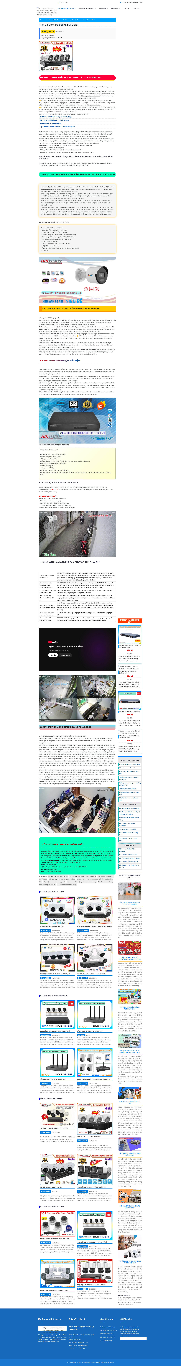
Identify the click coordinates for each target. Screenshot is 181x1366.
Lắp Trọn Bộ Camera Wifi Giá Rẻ (129, 858)
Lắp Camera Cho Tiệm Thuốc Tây (88, 1137)
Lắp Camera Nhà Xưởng (66, 8)
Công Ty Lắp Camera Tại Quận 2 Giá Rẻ (62, 879)
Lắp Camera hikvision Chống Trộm (128, 834)
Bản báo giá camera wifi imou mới (129, 773)
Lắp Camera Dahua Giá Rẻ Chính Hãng (130, 1207)
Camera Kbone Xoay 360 (127, 829)
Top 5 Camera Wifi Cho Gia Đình (128, 839)
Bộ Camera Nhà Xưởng (87, 8)
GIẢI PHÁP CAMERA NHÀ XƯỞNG (132, 2)
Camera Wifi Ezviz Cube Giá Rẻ (129, 808)
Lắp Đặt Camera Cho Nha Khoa (51, 1187)
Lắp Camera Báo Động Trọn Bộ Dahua (129, 866)
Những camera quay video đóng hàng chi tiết (130, 784)
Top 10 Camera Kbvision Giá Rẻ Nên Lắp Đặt (130, 1262)
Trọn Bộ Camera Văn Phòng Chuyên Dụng (55, 974)
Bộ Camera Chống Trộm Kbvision (127, 850)
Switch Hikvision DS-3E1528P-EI (129, 712)
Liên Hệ (136, 8)
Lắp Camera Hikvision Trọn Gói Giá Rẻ (129, 1154)
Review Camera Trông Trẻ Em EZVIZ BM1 (83, 876)
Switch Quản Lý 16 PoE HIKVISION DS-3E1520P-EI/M (130, 646)
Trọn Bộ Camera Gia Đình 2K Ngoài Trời (54, 1290)
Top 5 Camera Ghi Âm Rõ (127, 789)
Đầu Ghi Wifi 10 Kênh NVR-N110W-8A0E (53, 1079)
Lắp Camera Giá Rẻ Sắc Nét (128, 855)
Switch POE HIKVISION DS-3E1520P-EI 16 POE (127, 672)
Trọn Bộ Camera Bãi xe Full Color (58, 24)
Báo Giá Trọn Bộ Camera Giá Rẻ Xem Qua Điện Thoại (129, 1052)
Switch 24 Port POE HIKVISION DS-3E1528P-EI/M (129, 736)
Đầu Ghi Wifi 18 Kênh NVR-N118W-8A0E (90, 1031)
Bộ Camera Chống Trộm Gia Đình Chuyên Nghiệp (94, 926)
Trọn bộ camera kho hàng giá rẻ (54, 882)
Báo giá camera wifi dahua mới (129, 764)
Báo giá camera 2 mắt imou (128, 768)
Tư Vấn (127, 8)
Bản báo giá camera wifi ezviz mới (129, 793)
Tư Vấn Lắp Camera (106, 1340)
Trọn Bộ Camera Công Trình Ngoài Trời (91, 1187)
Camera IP (103, 8)
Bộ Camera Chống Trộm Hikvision (86, 20)
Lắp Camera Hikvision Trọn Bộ (63, 20)
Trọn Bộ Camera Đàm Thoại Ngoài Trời (91, 1285)
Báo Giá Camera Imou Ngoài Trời (128, 799)
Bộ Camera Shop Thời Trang (67, 885)
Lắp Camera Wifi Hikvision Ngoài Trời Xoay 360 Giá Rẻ (129, 813)
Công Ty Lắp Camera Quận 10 (58, 876)
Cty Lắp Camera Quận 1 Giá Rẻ (129, 1103)
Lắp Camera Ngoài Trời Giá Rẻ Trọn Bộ (54, 1128)
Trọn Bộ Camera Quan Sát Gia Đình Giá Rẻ (55, 1239)
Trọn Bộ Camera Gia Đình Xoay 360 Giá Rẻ (55, 1031)
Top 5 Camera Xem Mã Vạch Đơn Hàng (128, 778)
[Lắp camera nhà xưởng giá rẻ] (47, 11)
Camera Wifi (115, 8)
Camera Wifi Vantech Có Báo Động (129, 819)
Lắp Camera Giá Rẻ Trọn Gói (128, 862)
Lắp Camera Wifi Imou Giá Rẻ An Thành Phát (130, 904)
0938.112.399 (64, 2)
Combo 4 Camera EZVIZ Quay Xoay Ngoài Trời (93, 1079)
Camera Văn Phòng (46, 20)
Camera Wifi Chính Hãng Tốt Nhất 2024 (130, 1008)
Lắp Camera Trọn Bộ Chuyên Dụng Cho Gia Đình (130, 958)
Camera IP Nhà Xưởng (106, 1334)
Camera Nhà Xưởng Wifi (107, 1337)
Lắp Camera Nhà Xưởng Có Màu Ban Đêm (91, 974)
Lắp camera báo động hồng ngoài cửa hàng (81, 882)
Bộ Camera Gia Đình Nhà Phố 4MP (52, 926)
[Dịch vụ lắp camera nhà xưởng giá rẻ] (52, 1329)
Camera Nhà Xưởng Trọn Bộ (108, 1330)
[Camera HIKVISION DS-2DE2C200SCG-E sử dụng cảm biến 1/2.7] (94, 1271)
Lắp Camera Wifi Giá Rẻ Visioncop (127, 824)
